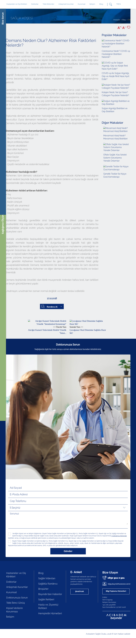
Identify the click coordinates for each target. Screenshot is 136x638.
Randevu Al (52, 307)
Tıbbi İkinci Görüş (15, 602)
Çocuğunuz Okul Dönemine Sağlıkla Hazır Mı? (88, 330)
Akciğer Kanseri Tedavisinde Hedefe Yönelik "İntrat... (47, 330)
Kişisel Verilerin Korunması (14, 610)
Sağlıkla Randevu (48, 583)
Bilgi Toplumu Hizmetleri (116, 591)
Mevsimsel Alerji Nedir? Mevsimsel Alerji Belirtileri (115, 137)
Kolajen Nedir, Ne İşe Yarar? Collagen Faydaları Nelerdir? (115, 94)
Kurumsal (81, 4)
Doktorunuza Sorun (17, 597)
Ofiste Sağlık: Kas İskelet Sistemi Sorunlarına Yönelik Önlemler (115, 157)
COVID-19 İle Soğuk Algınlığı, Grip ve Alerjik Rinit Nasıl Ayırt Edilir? (115, 76)
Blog (101, 4)
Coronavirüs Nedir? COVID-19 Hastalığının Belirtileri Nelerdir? (116, 54)
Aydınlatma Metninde (119, 536)
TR (117, 4)
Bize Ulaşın (110, 572)
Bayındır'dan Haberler (50, 594)
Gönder (68, 551)
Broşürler (43, 588)
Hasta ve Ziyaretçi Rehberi (48, 606)
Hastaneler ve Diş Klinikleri (16, 575)
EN (119, 4)
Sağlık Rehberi (46, 599)
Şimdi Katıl (79, 591)
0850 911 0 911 (116, 577)
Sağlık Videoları (46, 578)
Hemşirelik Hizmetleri (50, 613)
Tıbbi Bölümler (48, 4)
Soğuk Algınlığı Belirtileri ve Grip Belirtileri (114, 110)
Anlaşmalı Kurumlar (66, 4)
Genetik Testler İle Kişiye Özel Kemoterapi (114, 175)
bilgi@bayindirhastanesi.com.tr (118, 584)
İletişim (92, 4)
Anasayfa (116, 20)
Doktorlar (34, 4)
